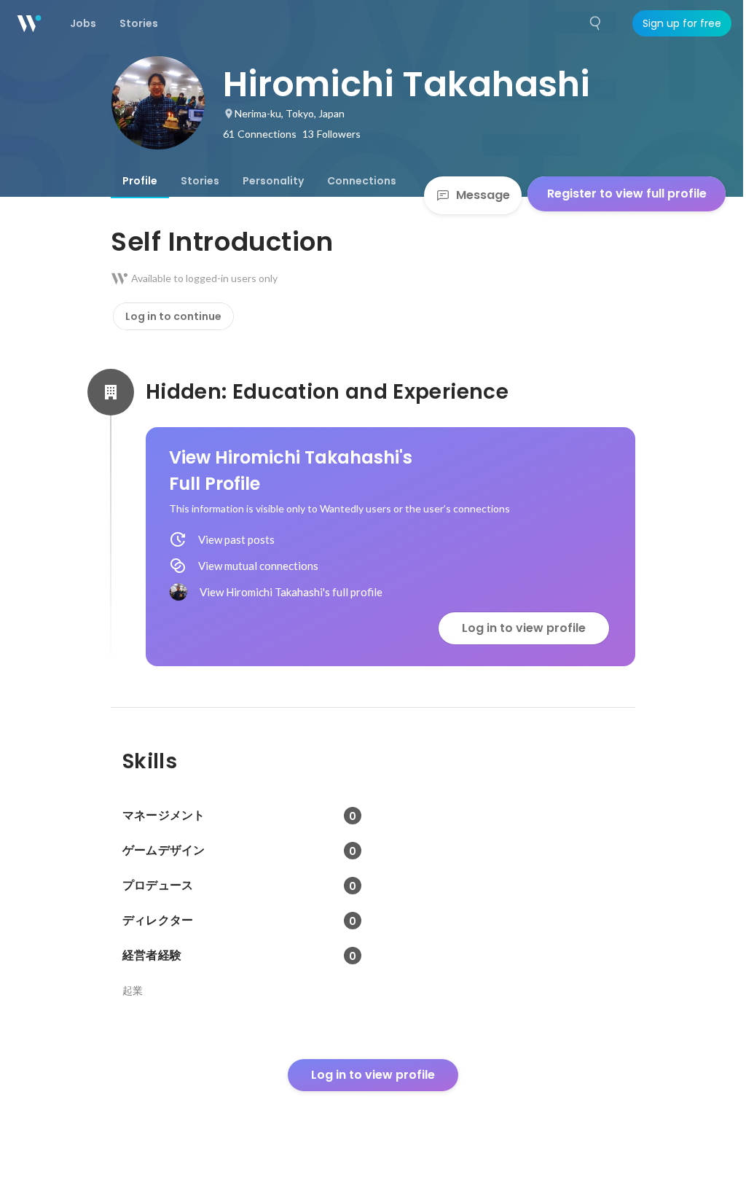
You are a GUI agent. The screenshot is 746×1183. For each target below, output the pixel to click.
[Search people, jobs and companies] (595, 23)
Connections (361, 180)
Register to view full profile (627, 193)
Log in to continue (173, 316)
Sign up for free (682, 23)
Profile (139, 180)
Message (483, 195)
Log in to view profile (524, 628)
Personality (273, 180)
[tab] (140, 180)
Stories (200, 180)
